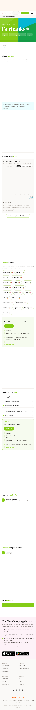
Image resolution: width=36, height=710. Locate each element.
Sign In (4, 681)
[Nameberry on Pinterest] (19, 690)
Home (3, 16)
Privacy (20, 705)
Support (18, 707)
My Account (5, 684)
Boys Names (5, 668)
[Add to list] (27, 29)
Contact (21, 684)
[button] (18, 605)
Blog (20, 678)
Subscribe (25, 13)
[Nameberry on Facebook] (16, 690)
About (21, 681)
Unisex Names (6, 671)
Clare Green (6, 24)
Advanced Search (24, 668)
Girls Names (5, 665)
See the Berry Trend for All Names (18, 216)
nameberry (18, 697)
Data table (8, 202)
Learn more (10, 344)
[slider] (29, 198)
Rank (18, 166)
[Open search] (15, 12)
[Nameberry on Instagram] (23, 690)
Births (23, 166)
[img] (18, 182)
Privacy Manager (28, 705)
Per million (28, 166)
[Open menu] (32, 12)
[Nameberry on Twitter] (13, 690)
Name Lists (22, 665)
